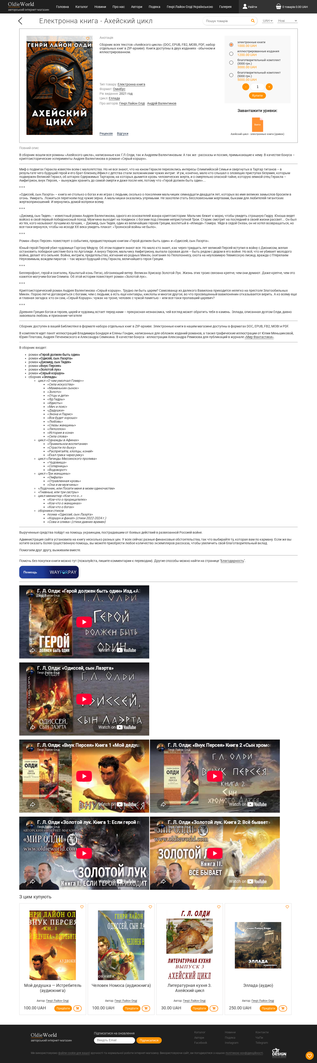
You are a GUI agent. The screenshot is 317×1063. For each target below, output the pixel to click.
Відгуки (122, 133)
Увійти (252, 7)
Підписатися (149, 1040)
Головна (62, 7)
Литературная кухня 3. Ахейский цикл (190, 988)
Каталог (81, 7)
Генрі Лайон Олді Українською (190, 7)
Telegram (262, 1042)
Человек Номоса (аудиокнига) (121, 985)
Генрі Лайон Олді (132, 103)
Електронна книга (131, 84)
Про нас (119, 7)
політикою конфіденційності (244, 1053)
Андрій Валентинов (161, 103)
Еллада (114, 98)
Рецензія (106, 133)
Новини (100, 7)
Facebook (200, 1042)
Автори (136, 7)
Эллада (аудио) (258, 985)
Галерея (225, 7)
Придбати (63, 1008)
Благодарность (232, 561)
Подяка (154, 7)
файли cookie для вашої (74, 1053)
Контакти (262, 1032)
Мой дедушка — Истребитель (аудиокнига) (52, 988)
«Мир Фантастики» (259, 337)
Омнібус (119, 89)
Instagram (231, 1042)
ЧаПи (259, 1037)
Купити (257, 95)
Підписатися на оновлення (114, 1033)
